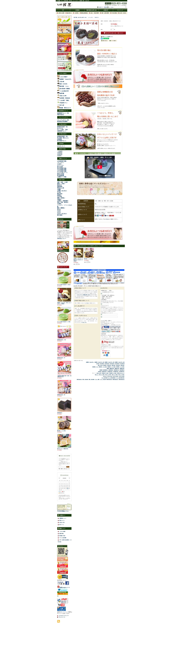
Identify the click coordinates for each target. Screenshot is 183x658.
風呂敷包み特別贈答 (62, 121)
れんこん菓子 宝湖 (62, 129)
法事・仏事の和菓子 (105, 13)
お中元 (59, 212)
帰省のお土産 (60, 188)
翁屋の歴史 (61, 533)
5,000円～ (59, 155)
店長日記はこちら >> (61, 238)
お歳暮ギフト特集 (61, 176)
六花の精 (97, 363)
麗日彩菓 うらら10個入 (88, 258)
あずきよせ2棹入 (115, 376)
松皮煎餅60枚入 (116, 371)
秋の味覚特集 (60, 175)
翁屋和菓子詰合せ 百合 (61, 339)
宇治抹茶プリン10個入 (113, 373)
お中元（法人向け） (62, 213)
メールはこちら (84, 322)
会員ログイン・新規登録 (103, 7)
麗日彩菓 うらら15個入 (112, 366)
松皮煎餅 (99, 371)
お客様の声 (106, 10)
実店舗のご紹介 (62, 535)
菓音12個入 (114, 365)
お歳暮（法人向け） (62, 190)
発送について (61, 520)
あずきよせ (60, 128)
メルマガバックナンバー (64, 615)
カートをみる (111, 7)
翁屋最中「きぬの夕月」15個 (109, 362)
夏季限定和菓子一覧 (62, 126)
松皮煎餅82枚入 (121, 371)
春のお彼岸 (60, 166)
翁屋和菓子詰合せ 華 (61, 357)
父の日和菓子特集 (61, 169)
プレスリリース (62, 617)
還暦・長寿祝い (61, 198)
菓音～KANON (100, 365)
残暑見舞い (60, 186)
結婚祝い (59, 195)
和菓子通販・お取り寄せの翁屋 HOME (80, 17)
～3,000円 (59, 151)
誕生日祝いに (69, 13)
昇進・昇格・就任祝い (63, 202)
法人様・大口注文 (122, 13)
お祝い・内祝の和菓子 (94, 13)
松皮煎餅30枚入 (104, 371)
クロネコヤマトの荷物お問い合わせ (83, 294)
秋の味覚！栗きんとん (63, 137)
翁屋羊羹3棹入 (59, 412)
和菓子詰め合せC (115, 379)
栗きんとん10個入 (108, 374)
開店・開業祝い (61, 208)
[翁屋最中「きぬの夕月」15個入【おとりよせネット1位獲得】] (78, 256)
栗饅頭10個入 (112, 368)
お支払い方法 (61, 522)
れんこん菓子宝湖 (104, 377)
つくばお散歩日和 (64, 91)
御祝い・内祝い (61, 183)
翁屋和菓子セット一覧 (63, 113)
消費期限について (62, 518)
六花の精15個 (117, 363)
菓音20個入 (122, 365)
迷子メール (61, 524)
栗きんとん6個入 (102, 374)
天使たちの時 (99, 373)
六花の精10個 (107, 363)
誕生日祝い (60, 193)
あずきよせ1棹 (109, 376)
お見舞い (59, 203)
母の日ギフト (97, 17)
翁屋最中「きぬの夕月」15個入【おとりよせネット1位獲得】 (78, 259)
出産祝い (59, 199)
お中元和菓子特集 (61, 171)
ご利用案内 (77, 10)
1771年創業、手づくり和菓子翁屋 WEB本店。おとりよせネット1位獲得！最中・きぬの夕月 (72, 0)
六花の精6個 (102, 363)
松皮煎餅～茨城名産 (64, 98)
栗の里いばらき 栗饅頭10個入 (62, 448)
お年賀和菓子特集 (61, 161)
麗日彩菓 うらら (95, 366)
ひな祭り (59, 164)
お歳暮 (59, 189)
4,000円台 (59, 154)
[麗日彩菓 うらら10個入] (89, 256)
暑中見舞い (60, 215)
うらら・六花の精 (103, 379)
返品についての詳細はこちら (108, 36)
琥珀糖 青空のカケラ (65, 107)
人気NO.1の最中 (61, 13)
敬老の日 (59, 185)
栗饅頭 (108, 368)
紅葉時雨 (59, 139)
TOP (63, 10)
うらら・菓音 (97, 379)
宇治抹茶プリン (63, 102)
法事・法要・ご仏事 (62, 182)
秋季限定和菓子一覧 (62, 136)
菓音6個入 (105, 365)
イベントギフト (90, 17)
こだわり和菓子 (63, 76)
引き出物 (59, 196)
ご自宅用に (76, 13)
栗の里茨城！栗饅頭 (64, 88)
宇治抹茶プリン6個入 (105, 373)
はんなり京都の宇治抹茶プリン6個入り (64, 284)
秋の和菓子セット (61, 140)
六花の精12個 (112, 363)
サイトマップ (120, 10)
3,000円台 (59, 152)
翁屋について (62, 528)
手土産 (59, 192)
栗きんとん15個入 (115, 374)
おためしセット (61, 146)
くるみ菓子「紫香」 (64, 100)
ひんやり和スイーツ (62, 172)
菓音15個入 (118, 365)
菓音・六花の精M (91, 379)
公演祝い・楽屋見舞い (63, 200)
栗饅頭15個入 (117, 368)
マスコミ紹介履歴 (62, 537)
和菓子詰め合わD (121, 379)
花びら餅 (61, 105)
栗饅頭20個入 (122, 368)
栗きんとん (97, 374)
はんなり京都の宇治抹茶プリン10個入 (64, 321)
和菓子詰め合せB (109, 379)
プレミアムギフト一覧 (63, 120)
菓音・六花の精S (85, 379)
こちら (107, 219)
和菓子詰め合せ (79, 379)
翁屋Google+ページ (64, 587)
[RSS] (58, 621)
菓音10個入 (109, 365)
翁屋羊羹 (61, 93)
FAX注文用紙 (114, 13)
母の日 (59, 209)
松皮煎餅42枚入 (110, 371)
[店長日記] (63, 228)
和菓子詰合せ (60, 114)
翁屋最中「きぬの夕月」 (90, 362)
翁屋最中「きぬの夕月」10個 (99, 362)
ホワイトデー (60, 165)
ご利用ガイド (62, 515)
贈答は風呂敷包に (84, 13)
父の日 (59, 210)
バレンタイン (60, 162)
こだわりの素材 (62, 531)
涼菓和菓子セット (61, 131)
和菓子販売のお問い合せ (91, 10)
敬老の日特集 (60, 174)
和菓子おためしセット (120, 373)
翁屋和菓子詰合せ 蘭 (61, 394)
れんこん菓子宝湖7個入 (112, 377)
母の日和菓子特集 (61, 168)
